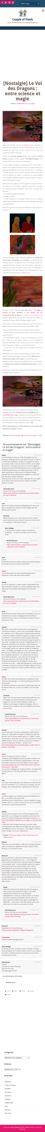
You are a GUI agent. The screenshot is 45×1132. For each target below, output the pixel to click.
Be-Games (8, 1092)
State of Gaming (10, 1085)
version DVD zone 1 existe (10, 415)
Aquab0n (8, 1089)
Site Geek (8, 1113)
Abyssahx (8, 1082)
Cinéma (12, 435)
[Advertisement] (22, 52)
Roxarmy (7, 1110)
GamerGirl (8, 1096)
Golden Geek (9, 1103)
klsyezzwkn (6, 937)
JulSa (6, 1106)
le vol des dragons (31, 435)
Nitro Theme (15, 1127)
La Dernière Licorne (27, 145)
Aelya (33, 103)
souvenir (39, 435)
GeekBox (8, 1099)
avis (24, 435)
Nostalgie (17, 435)
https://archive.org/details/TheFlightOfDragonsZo (18, 930)
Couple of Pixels (22, 19)
